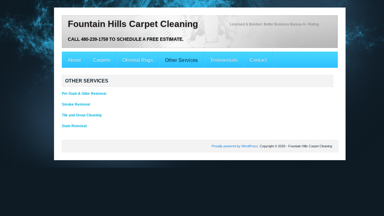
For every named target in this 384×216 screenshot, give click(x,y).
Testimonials (224, 60)
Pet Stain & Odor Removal (84, 94)
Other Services (181, 60)
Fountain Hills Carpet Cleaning (133, 24)
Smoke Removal (76, 104)
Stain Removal (74, 126)
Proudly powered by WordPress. (235, 146)
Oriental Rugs (137, 60)
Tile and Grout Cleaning (81, 115)
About (74, 60)
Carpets (101, 60)
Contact (258, 60)
